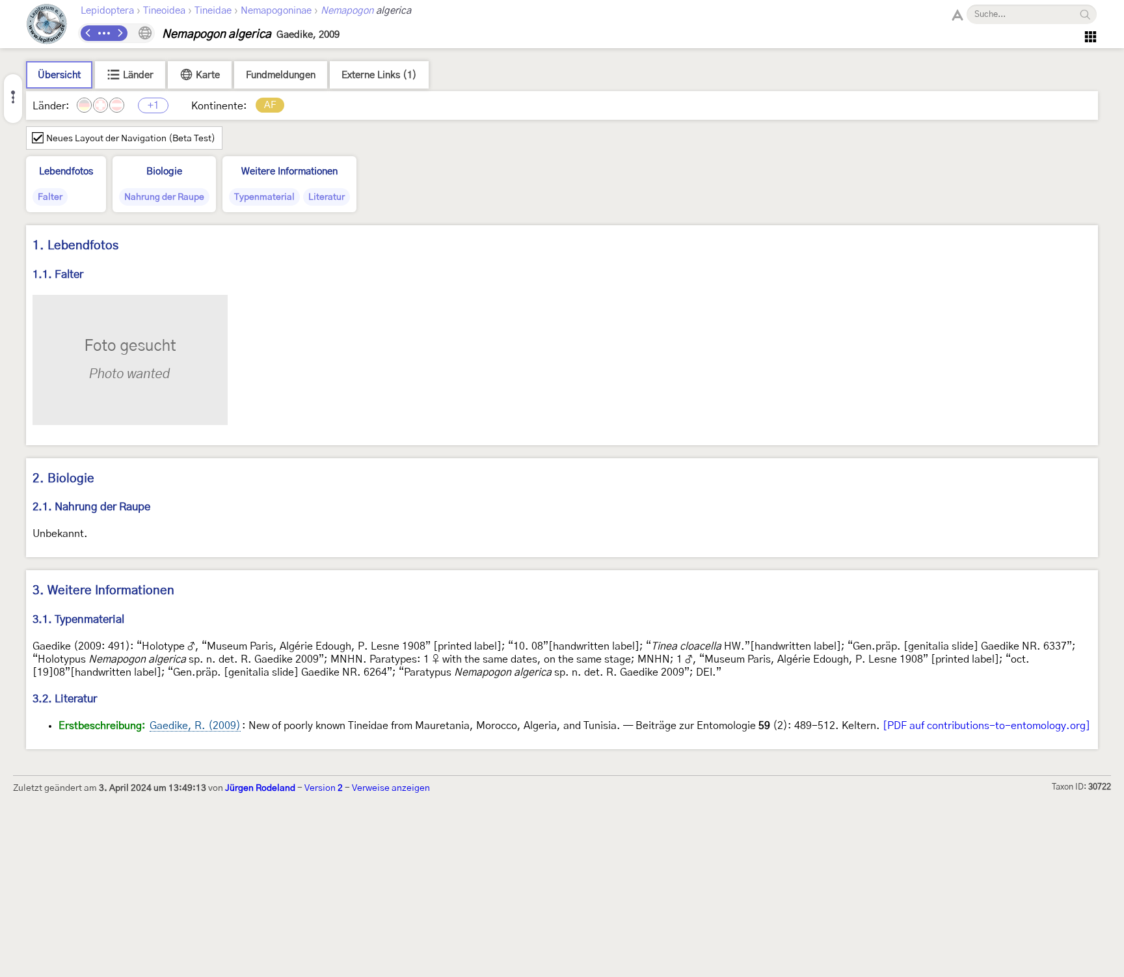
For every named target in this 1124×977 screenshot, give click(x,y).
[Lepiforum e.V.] (47, 25)
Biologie (164, 171)
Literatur (326, 197)
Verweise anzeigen (391, 788)
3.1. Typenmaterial (78, 619)
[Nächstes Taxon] (119, 33)
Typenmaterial (264, 197)
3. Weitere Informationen (103, 591)
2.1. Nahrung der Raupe (91, 506)
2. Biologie (63, 479)
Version (323, 788)
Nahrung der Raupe (164, 197)
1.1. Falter (58, 274)
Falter (50, 197)
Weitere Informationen (289, 171)
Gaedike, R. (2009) (195, 726)
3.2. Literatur (65, 698)
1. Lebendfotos (75, 246)
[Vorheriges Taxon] (88, 33)
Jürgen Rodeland (260, 788)
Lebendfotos (66, 171)
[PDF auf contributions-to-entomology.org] (986, 726)
